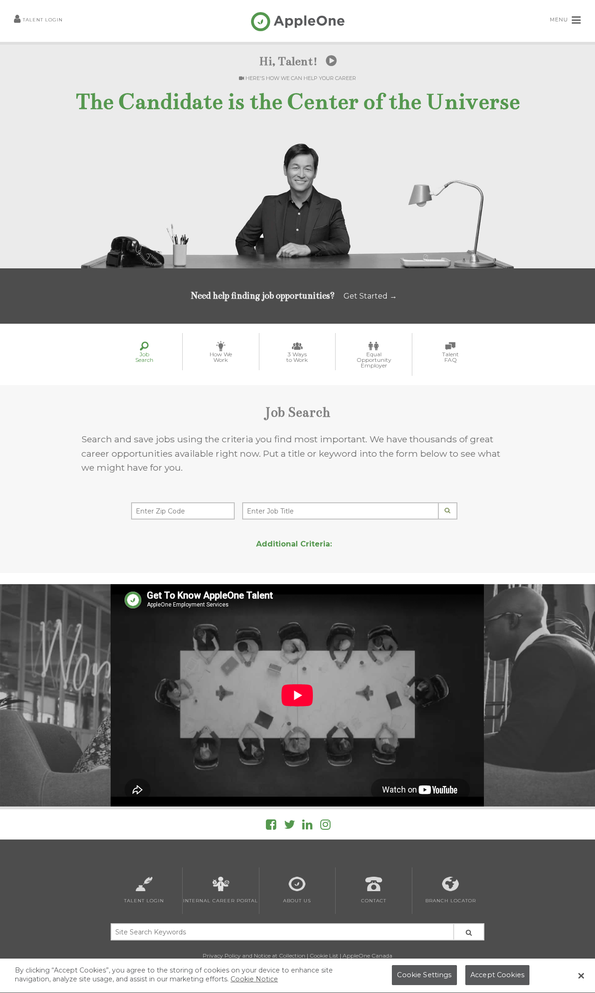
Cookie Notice (254, 979)
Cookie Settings (424, 975)
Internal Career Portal (220, 901)
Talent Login (43, 20)
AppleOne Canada (367, 955)
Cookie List (324, 955)
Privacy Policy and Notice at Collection (254, 955)
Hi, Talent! (289, 61)
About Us (297, 901)
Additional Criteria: (294, 544)
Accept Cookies (497, 975)
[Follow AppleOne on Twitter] (289, 826)
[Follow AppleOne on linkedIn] (307, 826)
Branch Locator (450, 901)
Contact (373, 901)
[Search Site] (468, 931)
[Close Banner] (581, 976)
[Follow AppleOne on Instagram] (325, 826)
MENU (560, 19)
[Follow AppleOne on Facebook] (271, 826)
